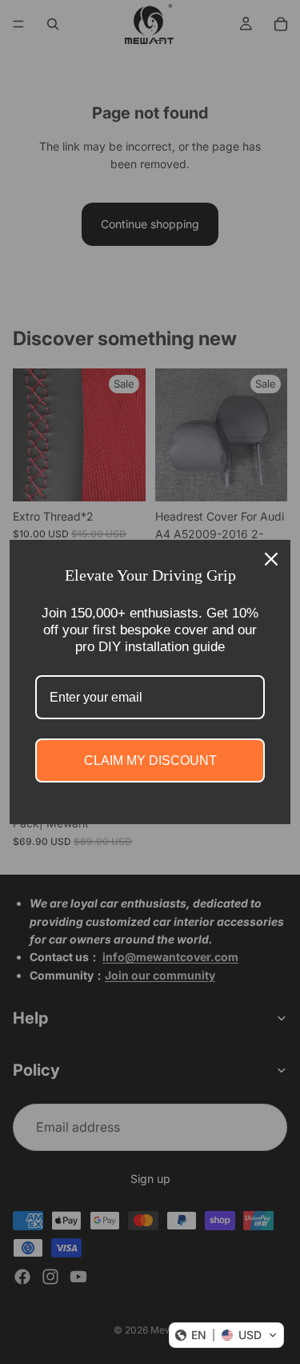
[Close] (271, 559)
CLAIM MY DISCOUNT (150, 760)
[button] (226, 1335)
